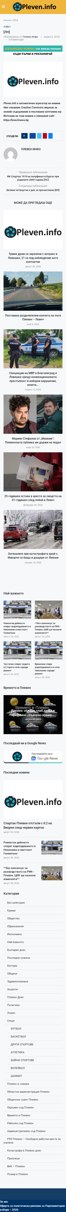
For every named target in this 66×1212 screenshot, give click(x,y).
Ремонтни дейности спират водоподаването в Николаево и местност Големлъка (20, 848)
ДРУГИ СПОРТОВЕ (22, 1044)
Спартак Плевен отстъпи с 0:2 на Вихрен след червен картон (28, 825)
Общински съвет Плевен (22, 1099)
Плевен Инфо (30, 36)
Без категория (16, 902)
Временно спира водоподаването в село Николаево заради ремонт (47, 669)
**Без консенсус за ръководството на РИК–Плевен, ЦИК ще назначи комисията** (20, 873)
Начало (7, 20)
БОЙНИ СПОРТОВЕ (22, 1060)
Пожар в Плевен (17, 1174)
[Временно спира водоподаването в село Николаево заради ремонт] (48, 650)
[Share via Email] (50, 136)
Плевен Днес (15, 997)
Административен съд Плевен (26, 1131)
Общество (13, 918)
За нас (4, 1201)
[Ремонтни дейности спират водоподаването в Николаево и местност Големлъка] (51, 848)
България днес (16, 950)
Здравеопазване (17, 981)
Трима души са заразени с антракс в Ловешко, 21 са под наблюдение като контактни (33, 257)
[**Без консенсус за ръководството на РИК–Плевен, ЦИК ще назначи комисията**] (51, 873)
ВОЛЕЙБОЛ (18, 1068)
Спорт (11, 1020)
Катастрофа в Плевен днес (24, 1150)
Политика (13, 1005)
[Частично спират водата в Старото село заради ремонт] (17, 650)
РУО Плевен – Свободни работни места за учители (32, 1140)
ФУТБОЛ (16, 1028)
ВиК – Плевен (16, 1166)
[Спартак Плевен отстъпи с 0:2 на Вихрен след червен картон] (33, 799)
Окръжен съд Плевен (20, 1107)
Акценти (12, 989)
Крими (11, 910)
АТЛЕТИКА (17, 1052)
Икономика (14, 934)
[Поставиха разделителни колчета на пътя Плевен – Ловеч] (33, 291)
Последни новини (18, 957)
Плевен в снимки (18, 1083)
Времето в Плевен (18, 1115)
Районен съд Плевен (20, 1123)
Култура (12, 965)
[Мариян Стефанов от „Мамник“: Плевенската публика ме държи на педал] (33, 414)
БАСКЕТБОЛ (18, 1036)
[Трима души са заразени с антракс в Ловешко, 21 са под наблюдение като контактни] (33, 229)
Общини (12, 973)
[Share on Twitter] (39, 136)
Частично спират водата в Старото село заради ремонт (17, 667)
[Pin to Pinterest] (45, 136)
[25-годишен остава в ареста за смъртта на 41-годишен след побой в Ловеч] (33, 471)
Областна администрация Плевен (28, 1091)
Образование (15, 926)
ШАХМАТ (16, 1076)
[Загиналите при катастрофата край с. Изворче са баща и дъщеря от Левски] (33, 529)
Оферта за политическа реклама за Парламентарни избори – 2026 (32, 1207)
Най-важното (15, 942)
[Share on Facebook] (33, 136)
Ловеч (11, 1013)
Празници (13, 1158)
